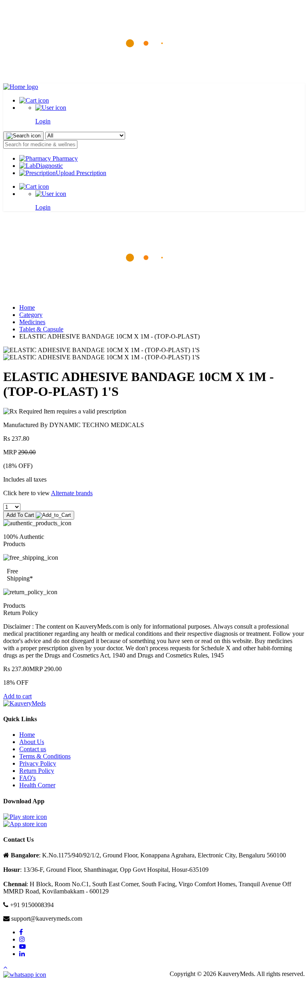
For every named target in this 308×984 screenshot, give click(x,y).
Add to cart (17, 696)
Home (27, 307)
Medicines (32, 322)
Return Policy (36, 770)
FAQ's (27, 777)
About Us (31, 741)
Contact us (32, 749)
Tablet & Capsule (41, 329)
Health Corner (37, 785)
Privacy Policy (37, 763)
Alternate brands (72, 493)
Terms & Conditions (45, 756)
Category (31, 314)
